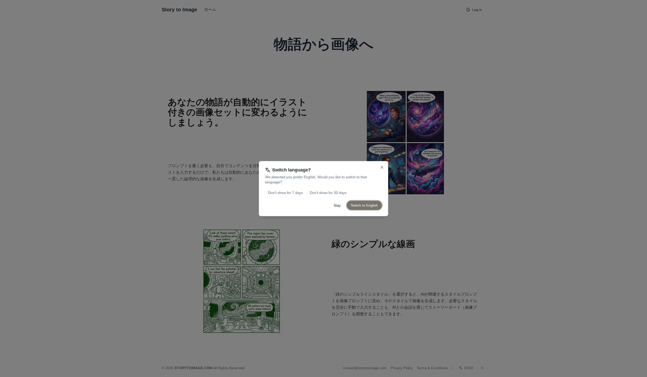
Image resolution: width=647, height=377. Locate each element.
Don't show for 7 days (285, 193)
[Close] (382, 167)
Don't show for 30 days (328, 193)
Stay (337, 205)
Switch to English (364, 205)
